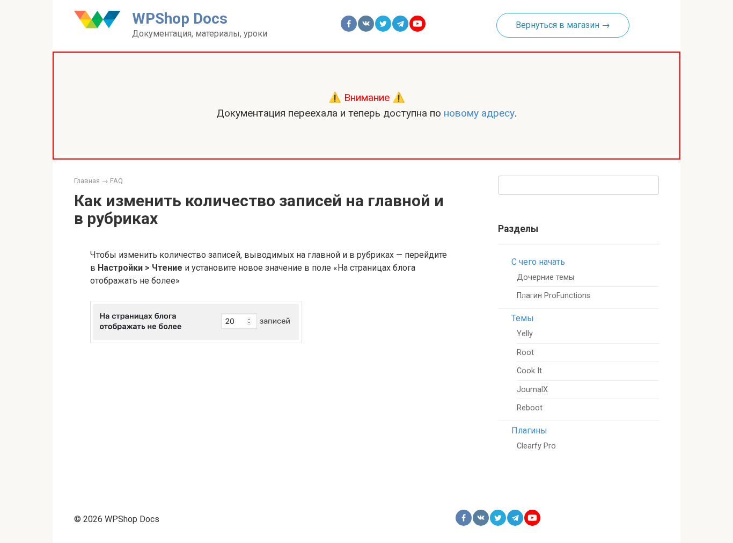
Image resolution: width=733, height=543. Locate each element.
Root (525, 352)
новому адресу (479, 113)
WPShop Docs (180, 18)
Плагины (529, 430)
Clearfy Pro (536, 446)
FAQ (116, 181)
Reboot (530, 407)
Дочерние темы (545, 277)
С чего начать (538, 262)
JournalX (532, 389)
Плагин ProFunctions (553, 295)
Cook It (529, 370)
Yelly (525, 333)
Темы (522, 318)
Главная (87, 181)
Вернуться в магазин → (563, 25)
